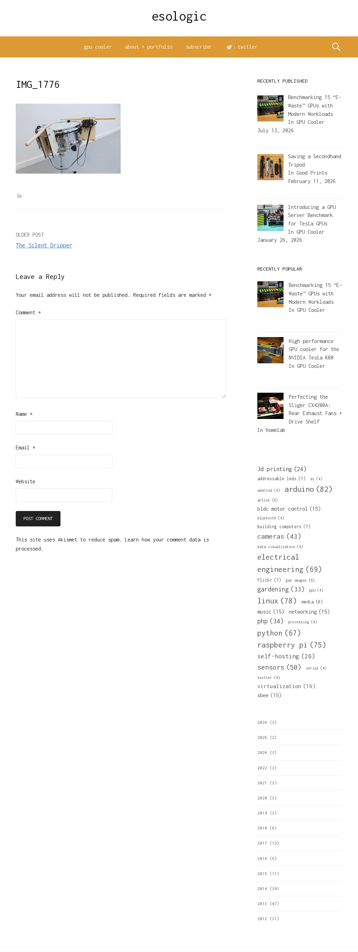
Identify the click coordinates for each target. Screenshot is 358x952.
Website (25, 481)
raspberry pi (291, 644)
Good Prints (311, 173)
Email (25, 447)
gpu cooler (98, 47)
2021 (262, 782)
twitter (247, 47)
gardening (281, 589)
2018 (262, 828)
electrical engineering (289, 563)
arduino (308, 488)
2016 (262, 858)
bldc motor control (289, 508)
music (270, 611)
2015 (262, 873)
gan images (300, 580)
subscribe (198, 47)
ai (316, 479)
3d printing (281, 468)
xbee (269, 695)
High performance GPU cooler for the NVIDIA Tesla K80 (314, 349)
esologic (179, 16)
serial (316, 668)
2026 (262, 722)
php (270, 621)
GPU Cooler (310, 122)
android (268, 490)
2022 (262, 767)
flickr (269, 580)
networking (309, 611)
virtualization (286, 686)
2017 (262, 843)
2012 (262, 918)
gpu (316, 590)
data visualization (280, 547)
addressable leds (281, 478)
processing (302, 622)
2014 (262, 888)
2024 (262, 752)
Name (24, 414)
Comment (28, 312)
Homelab (275, 430)
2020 (262, 798)
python (279, 633)
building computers (283, 526)
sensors (279, 667)
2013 (262, 903)
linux (277, 600)
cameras (279, 536)
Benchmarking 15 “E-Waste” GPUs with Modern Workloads (315, 293)
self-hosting (286, 656)
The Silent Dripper (44, 245)
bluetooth (270, 518)
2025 (262, 737)
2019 (262, 813)
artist (267, 500)
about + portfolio (148, 47)
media (312, 601)
